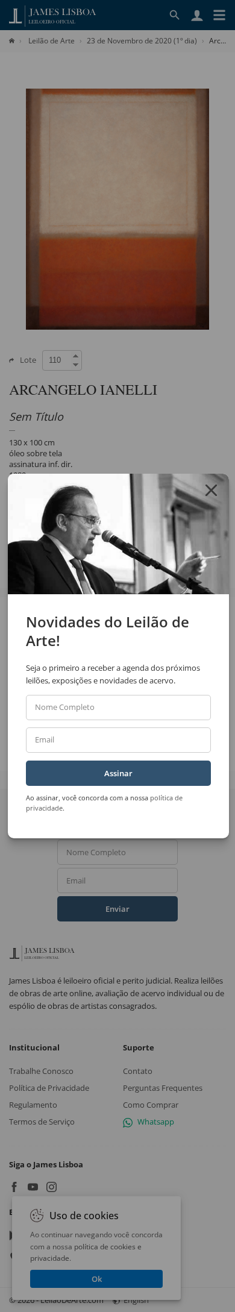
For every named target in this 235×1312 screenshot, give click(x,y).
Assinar (118, 773)
